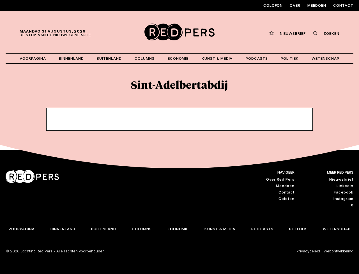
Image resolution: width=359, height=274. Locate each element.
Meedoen (316, 5)
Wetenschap (325, 58)
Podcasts (257, 58)
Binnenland (71, 58)
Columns (145, 58)
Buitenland (109, 58)
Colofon (273, 5)
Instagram (343, 198)
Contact (343, 5)
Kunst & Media (217, 58)
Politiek (290, 58)
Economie (178, 58)
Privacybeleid (308, 251)
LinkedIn (345, 185)
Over (295, 5)
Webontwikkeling (338, 251)
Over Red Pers (280, 179)
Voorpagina (33, 58)
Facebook (343, 192)
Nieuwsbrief (341, 179)
